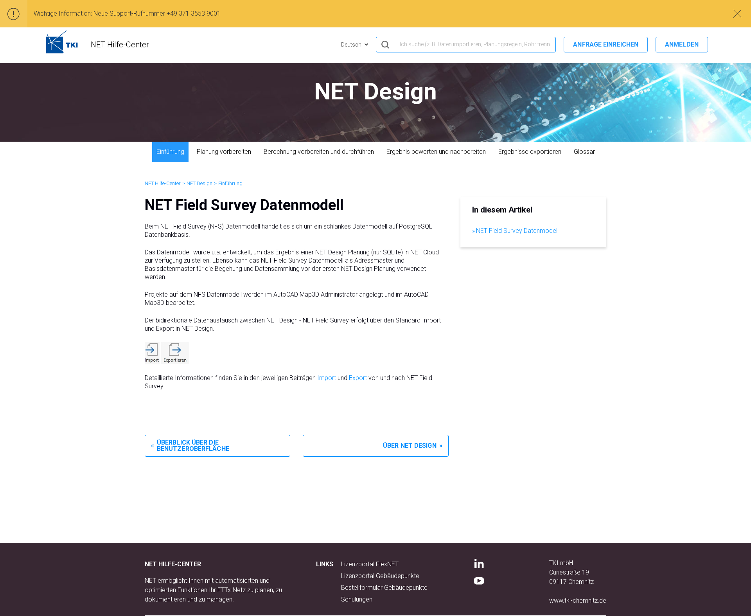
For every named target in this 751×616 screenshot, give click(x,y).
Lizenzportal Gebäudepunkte (380, 576)
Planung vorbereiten (224, 151)
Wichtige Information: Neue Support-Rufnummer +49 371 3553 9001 (127, 13)
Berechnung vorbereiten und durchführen (319, 151)
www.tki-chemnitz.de (577, 600)
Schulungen (356, 599)
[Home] (62, 41)
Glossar (584, 151)
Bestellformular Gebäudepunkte (384, 587)
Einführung (170, 151)
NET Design (199, 183)
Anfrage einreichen (605, 44)
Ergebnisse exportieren (529, 151)
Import (326, 378)
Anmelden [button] (682, 44)
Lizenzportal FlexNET (370, 564)
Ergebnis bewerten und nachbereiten (436, 151)
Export (358, 378)
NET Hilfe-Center (163, 183)
